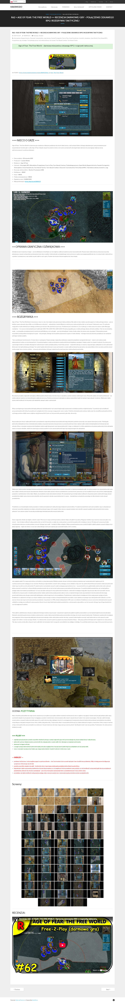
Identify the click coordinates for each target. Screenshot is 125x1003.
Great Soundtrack (74, 38)
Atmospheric (17, 38)
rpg (20, 40)
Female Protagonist (56, 38)
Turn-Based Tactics (72, 40)
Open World (94, 38)
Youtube (58, 14)
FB (106, 1)
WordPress (35, 1000)
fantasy (49, 38)
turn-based (52, 40)
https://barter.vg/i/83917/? (33, 181)
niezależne (87, 38)
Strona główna (42, 7)
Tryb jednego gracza (32, 40)
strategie (24, 40)
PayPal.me (93, 1)
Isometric (81, 38)
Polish (15, 1)
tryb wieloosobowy (44, 40)
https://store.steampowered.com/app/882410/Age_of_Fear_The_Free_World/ (41, 72)
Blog (87, 1)
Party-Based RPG (102, 38)
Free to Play (65, 38)
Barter (111, 1)
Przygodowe (15, 40)
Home (47, 14)
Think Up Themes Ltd (20, 1000)
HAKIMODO (27, 35)
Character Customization (36, 38)
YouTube (101, 1)
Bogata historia (25, 38)
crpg (45, 38)
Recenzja (52, 14)
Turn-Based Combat (61, 40)
